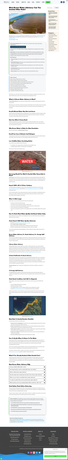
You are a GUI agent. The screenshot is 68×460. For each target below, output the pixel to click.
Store (43, 2)
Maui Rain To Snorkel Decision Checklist (17, 84)
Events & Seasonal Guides (53, 35)
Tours (17, 2)
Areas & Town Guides (52, 34)
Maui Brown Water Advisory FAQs (16, 89)
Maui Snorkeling (16, 35)
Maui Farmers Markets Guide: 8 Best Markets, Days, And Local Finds (52, 27)
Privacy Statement (55, 458)
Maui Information (51, 41)
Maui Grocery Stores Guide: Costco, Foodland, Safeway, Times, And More (53, 17)
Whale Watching (51, 50)
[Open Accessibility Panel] (1, 459)
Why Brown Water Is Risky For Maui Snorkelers (18, 80)
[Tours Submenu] (20, 2)
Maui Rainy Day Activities (15, 351)
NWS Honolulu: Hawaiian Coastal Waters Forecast (32, 409)
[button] (66, 449)
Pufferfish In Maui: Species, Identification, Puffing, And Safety (53, 13)
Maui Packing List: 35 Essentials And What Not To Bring (53, 20)
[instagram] (31, 453)
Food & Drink (51, 37)
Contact (38, 2)
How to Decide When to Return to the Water (18, 86)
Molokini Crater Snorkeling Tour (23, 420)
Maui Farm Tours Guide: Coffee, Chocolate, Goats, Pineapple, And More (53, 24)
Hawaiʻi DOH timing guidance (14, 188)
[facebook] (28, 453)
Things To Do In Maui (52, 47)
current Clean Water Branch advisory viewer (33, 188)
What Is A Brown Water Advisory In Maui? (17, 79)
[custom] (61, 2)
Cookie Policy (51, 458)
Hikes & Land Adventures (53, 38)
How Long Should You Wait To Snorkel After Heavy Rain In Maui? (21, 81)
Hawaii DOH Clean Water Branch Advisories (32, 402)
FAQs (33, 2)
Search (57, 7)
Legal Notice (59, 458)
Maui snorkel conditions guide (19, 288)
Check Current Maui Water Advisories (18, 46)
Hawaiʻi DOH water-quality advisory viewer (22, 222)
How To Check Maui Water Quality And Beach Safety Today (20, 83)
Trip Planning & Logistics (52, 48)
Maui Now (31, 171)
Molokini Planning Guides (53, 44)
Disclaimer (34, 448)
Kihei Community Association (21, 411)
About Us (24, 2)
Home (13, 2)
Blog (29, 2)
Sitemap (30, 448)
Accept (55, 456)
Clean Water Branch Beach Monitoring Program (32, 251)
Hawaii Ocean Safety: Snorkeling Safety (25, 407)
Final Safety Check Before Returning (16, 90)
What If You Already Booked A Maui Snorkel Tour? (19, 87)
